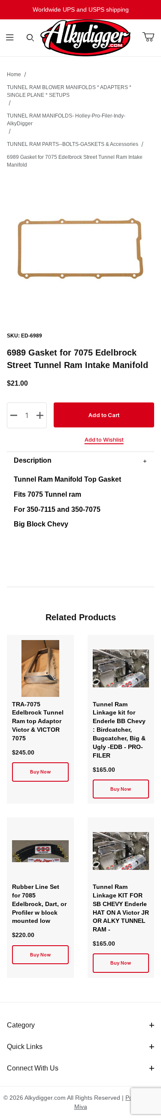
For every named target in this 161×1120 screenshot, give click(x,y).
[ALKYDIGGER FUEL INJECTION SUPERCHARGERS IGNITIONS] (85, 37)
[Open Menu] (10, 38)
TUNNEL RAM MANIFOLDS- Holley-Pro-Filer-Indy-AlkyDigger (66, 120)
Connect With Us (32, 1068)
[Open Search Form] (30, 38)
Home (14, 74)
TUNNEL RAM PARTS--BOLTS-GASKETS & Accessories (72, 144)
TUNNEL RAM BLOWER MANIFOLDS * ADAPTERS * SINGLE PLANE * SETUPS (69, 91)
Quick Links (25, 1046)
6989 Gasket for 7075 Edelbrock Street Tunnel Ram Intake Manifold (75, 161)
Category (21, 1025)
